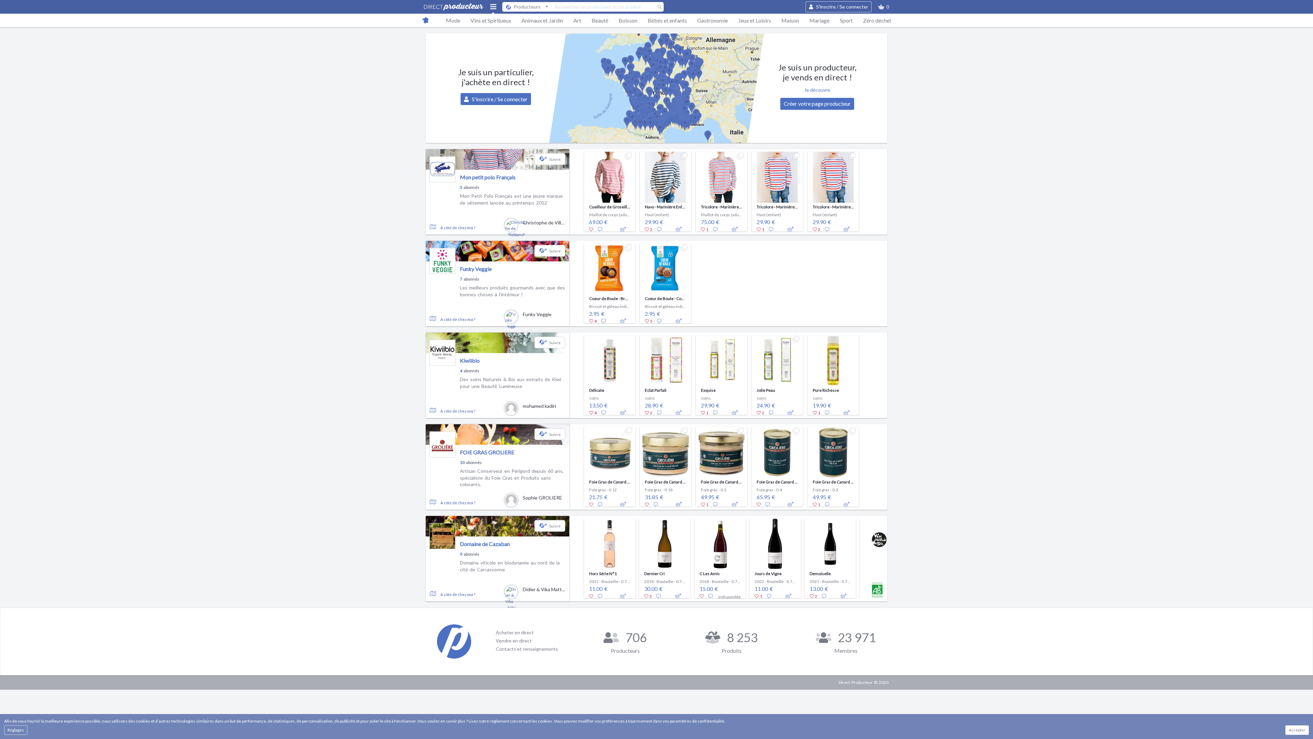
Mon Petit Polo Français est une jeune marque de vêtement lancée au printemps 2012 (511, 199)
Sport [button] (846, 20)
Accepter (1297, 730)
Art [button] (577, 20)
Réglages (16, 730)
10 (462, 462)
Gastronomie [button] (712, 20)
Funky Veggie (476, 268)
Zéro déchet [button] (877, 20)
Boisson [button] (628, 20)
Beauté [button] (600, 20)
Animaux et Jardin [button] (542, 20)
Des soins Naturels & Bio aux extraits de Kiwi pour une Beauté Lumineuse (510, 382)
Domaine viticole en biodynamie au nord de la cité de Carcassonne (510, 566)
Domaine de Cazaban (485, 544)
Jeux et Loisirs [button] (754, 20)
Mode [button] (453, 20)
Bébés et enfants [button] (667, 20)
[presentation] (575, 190)
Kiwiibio (470, 360)
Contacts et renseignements (527, 649)
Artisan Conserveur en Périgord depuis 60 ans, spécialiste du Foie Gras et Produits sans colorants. (511, 477)
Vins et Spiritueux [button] (490, 20)
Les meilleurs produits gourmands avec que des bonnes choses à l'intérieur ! (512, 291)
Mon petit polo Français (488, 177)
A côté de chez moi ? (457, 227)
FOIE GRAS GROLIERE (487, 452)
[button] (883, 6)
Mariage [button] (819, 20)
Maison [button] (790, 20)
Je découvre (817, 90)
